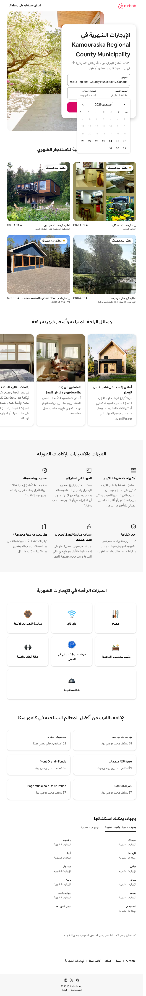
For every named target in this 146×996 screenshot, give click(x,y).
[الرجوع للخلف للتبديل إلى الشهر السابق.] (124, 105)
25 (103, 141)
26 (96, 141)
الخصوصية (76, 990)
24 (110, 141)
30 (117, 148)
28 (82, 141)
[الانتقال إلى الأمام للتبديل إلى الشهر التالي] (83, 105)
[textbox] (115, 95)
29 (124, 148)
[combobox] (98, 82)
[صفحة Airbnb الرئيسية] (127, 5)
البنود (64, 990)
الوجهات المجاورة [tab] (90, 827)
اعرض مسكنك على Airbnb (25, 5)
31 (110, 148)
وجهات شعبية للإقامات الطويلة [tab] (120, 827)
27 (89, 141)
